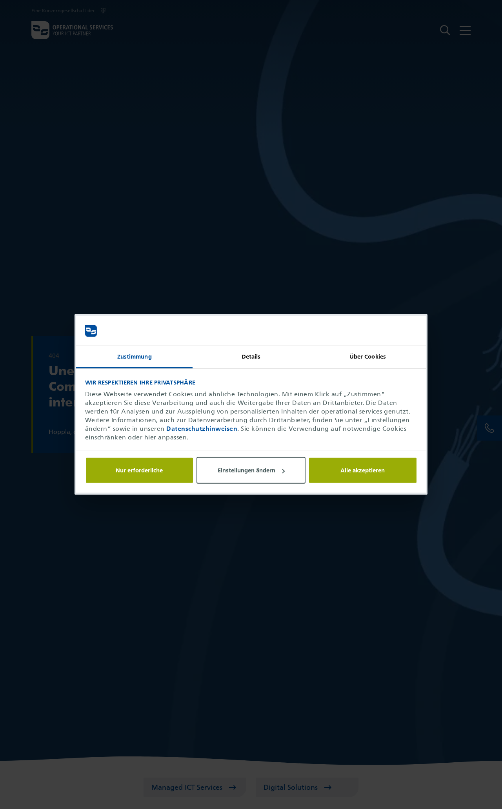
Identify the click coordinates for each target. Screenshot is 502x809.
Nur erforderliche (139, 470)
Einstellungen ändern (246, 470)
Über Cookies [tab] (367, 357)
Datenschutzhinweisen (201, 429)
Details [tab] (251, 357)
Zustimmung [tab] (134, 357)
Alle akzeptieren (362, 470)
